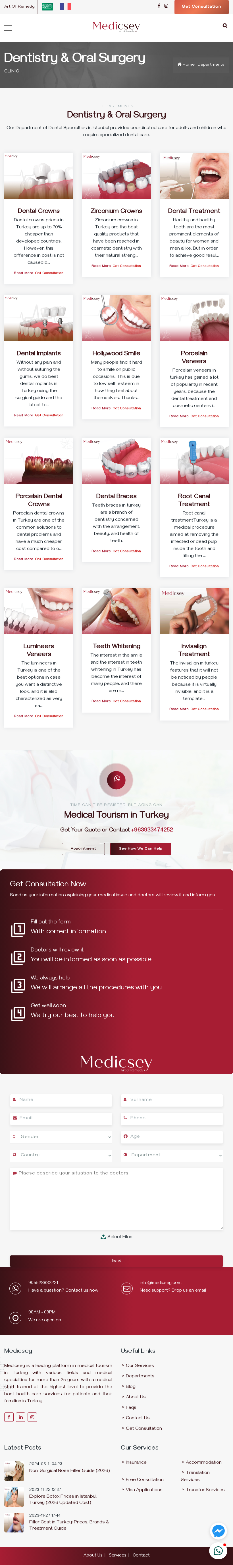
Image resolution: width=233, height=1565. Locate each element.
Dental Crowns (39, 212)
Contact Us (138, 1419)
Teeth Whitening (116, 647)
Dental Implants (39, 354)
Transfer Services (205, 1490)
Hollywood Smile (116, 354)
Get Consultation (201, 7)
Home (189, 65)
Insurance (136, 1463)
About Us (136, 1398)
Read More (24, 273)
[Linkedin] (20, 1417)
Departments (140, 1377)
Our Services (140, 1366)
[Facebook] (159, 6)
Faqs (131, 1408)
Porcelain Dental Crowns (39, 501)
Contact (141, 1556)
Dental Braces (116, 497)
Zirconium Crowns (116, 212)
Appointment (83, 849)
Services (117, 1556)
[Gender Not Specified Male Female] (61, 1138)
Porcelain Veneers (194, 358)
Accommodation (204, 1463)
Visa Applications (144, 1490)
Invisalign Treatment (194, 651)
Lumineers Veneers (39, 651)
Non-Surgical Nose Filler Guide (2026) (69, 1471)
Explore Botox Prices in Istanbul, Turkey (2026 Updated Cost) (63, 1500)
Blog (131, 1387)
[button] (218, 1550)
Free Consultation (145, 1480)
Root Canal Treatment (194, 501)
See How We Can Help (140, 849)
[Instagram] (166, 6)
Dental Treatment (194, 212)
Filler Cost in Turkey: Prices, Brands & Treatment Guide (69, 1526)
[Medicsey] (116, 24)
